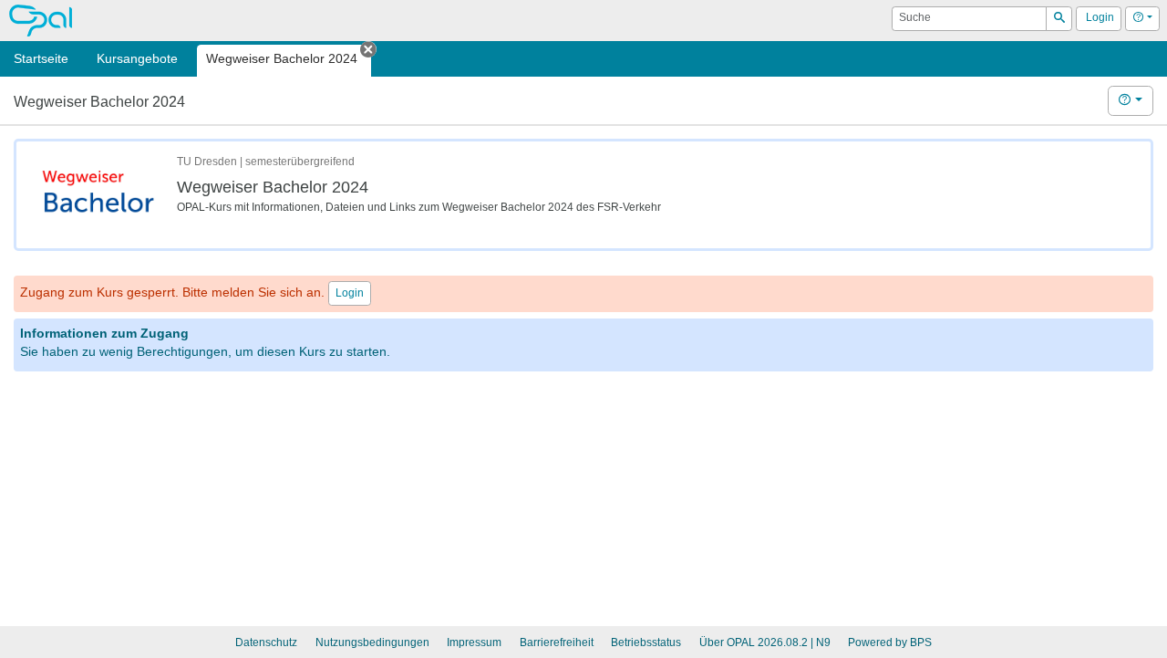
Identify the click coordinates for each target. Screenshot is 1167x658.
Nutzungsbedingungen (372, 642)
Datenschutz (266, 642)
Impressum (474, 642)
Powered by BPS (890, 642)
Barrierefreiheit (557, 642)
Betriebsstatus (646, 642)
